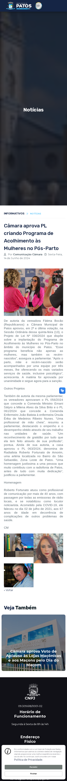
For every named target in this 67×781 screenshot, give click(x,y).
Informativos (14, 213)
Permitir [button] (33, 767)
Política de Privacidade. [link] (28, 759)
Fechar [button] (33, 774)
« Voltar (8, 590)
